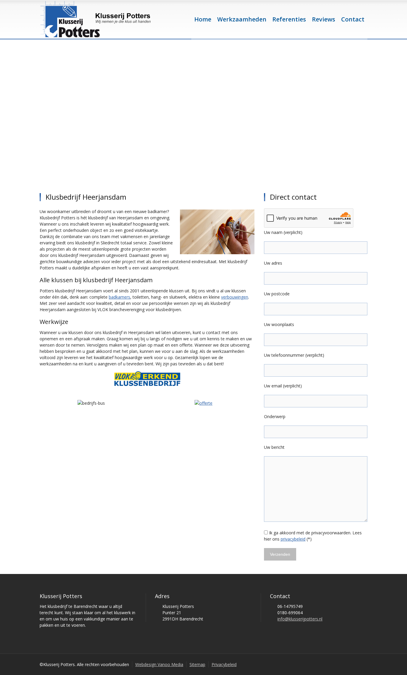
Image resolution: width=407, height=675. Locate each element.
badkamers (119, 297)
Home (202, 19)
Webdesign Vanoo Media (159, 664)
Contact (352, 19)
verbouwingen (234, 297)
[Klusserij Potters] (95, 19)
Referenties (289, 19)
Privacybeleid (224, 664)
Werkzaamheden (241, 19)
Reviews (323, 19)
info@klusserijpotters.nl (299, 619)
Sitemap (197, 664)
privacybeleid (293, 539)
